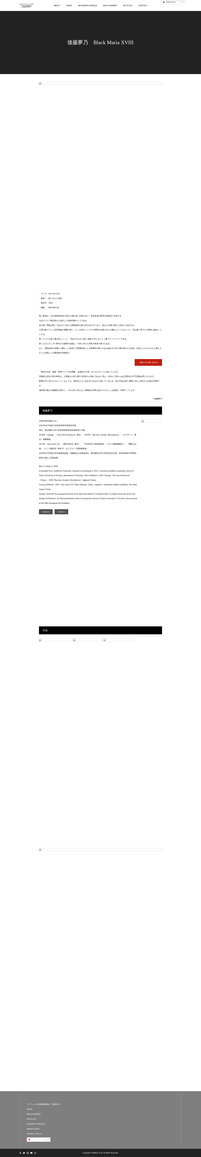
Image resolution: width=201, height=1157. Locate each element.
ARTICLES (127, 5)
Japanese (36, 1139)
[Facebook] (20, 1153)
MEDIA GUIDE (33, 1129)
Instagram (45, 512)
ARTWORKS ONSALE (87, 5)
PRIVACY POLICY (34, 1134)
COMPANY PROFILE (36, 1124)
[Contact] (35, 1153)
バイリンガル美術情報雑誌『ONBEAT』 (44, 1104)
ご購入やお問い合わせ (148, 362)
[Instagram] (27, 1153)
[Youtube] (31, 1153)
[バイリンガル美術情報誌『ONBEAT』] (27, 5)
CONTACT (142, 5)
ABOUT (57, 5)
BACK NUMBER (110, 5)
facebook (61, 512)
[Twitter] (24, 1153)
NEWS (69, 5)
